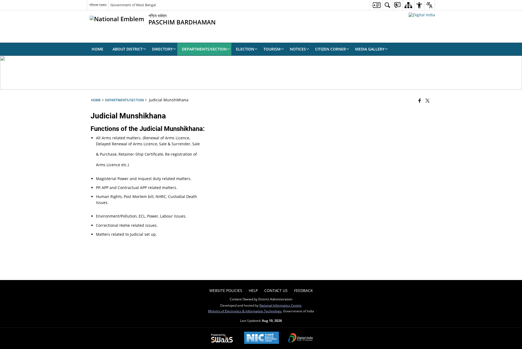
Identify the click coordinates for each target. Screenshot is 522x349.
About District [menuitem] (128, 49)
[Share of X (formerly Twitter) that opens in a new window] (427, 100)
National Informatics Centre (280, 305)
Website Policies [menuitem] (225, 290)
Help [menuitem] (253, 290)
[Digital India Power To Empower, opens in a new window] (300, 338)
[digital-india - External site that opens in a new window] (422, 14)
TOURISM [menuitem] (272, 49)
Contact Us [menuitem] (276, 290)
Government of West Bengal (133, 4)
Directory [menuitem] (162, 49)
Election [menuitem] (245, 49)
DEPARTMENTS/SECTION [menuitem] (204, 49)
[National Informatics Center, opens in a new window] (261, 338)
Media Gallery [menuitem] (369, 49)
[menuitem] (376, 5)
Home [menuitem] (97, 49)
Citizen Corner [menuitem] (330, 49)
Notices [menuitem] (298, 49)
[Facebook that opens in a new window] (419, 100)
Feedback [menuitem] (303, 290)
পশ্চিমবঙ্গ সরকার (97, 4)
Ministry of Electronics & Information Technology (244, 311)
